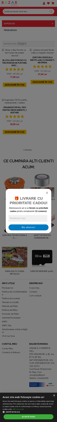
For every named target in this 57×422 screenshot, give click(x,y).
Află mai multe (18, 409)
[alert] (28, 407)
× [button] (54, 396)
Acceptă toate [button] (28, 417)
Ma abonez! (28, 227)
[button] (28, 412)
